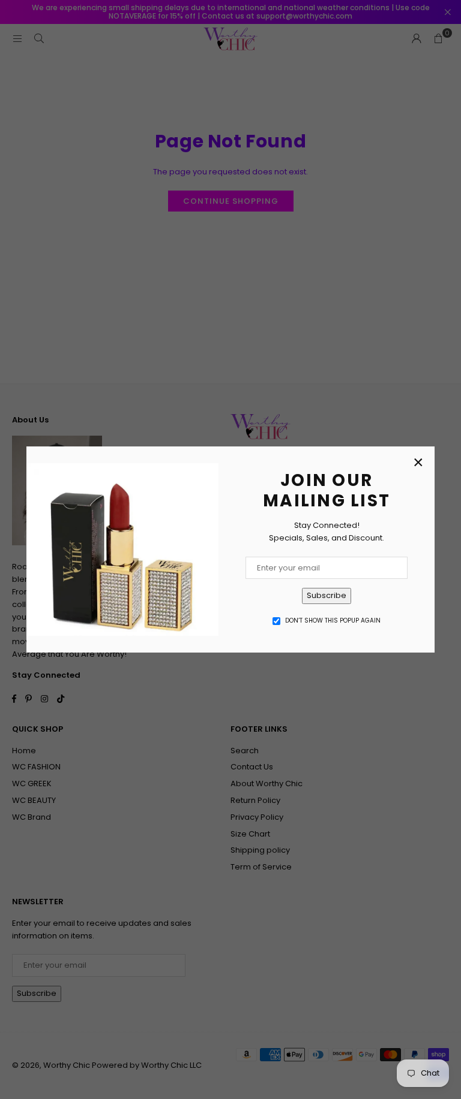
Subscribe (326, 595)
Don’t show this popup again (333, 620)
